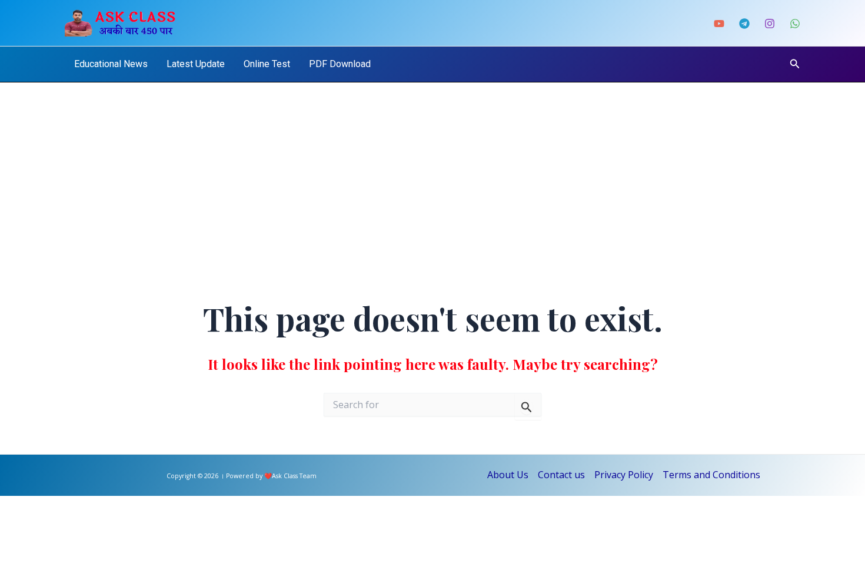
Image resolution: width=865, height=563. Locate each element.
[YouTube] (719, 23)
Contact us (561, 474)
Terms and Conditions (711, 474)
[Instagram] (769, 23)
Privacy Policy (623, 474)
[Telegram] (744, 23)
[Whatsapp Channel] (795, 23)
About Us (507, 474)
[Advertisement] (432, 170)
